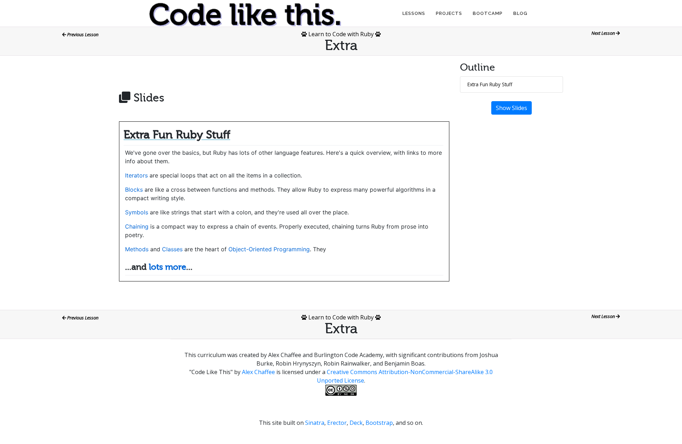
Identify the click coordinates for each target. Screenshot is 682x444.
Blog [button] (520, 13)
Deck (356, 423)
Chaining (136, 226)
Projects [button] (449, 13)
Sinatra (314, 423)
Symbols (136, 212)
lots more (167, 267)
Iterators (136, 175)
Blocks (134, 189)
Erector (337, 423)
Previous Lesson (82, 34)
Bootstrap (379, 423)
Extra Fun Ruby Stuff (489, 84)
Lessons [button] (413, 13)
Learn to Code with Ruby (341, 34)
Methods (136, 249)
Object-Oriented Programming (269, 249)
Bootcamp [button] (488, 13)
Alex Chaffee (258, 372)
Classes (172, 249)
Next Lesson (603, 33)
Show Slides (511, 108)
